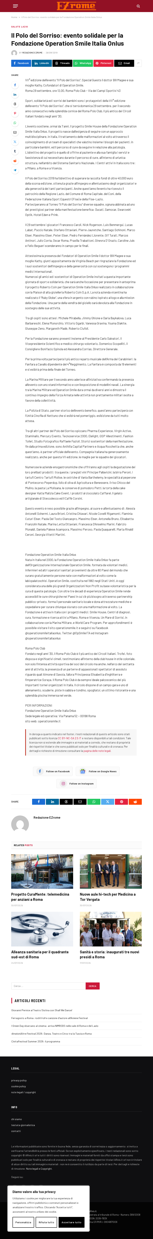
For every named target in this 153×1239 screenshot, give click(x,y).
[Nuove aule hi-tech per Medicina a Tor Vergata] (111, 871)
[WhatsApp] (15, 123)
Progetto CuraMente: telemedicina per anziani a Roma (40, 896)
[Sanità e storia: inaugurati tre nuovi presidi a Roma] (111, 929)
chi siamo (16, 1119)
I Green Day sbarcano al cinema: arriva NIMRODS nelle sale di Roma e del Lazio (54, 1025)
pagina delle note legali (97, 750)
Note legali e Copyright (39, 1168)
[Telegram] (15, 170)
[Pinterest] (15, 113)
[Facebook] (15, 85)
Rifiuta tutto (46, 1222)
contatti (16, 1131)
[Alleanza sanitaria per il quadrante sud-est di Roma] (42, 929)
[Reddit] (15, 160)
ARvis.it (92, 1211)
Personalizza (23, 1222)
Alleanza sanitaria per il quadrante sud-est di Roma (40, 954)
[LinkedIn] (15, 94)
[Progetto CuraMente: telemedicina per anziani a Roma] (42, 871)
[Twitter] (15, 141)
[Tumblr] (15, 151)
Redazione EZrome (32, 52)
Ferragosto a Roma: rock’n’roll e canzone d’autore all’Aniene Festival (49, 1018)
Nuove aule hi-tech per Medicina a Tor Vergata (108, 896)
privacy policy (18, 1080)
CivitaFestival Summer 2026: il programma (35, 1041)
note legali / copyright (23, 1092)
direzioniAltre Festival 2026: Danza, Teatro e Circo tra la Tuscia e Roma (51, 1033)
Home (14, 17)
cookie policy (18, 1086)
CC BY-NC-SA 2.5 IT (69, 738)
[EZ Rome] (76, 6)
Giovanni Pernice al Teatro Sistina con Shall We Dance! (41, 1010)
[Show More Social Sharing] (138, 63)
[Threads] (15, 104)
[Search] (138, 6)
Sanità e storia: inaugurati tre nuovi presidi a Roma (109, 954)
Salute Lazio (19, 26)
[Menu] (15, 6)
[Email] (15, 132)
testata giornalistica (23, 1125)
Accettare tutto (71, 1222)
